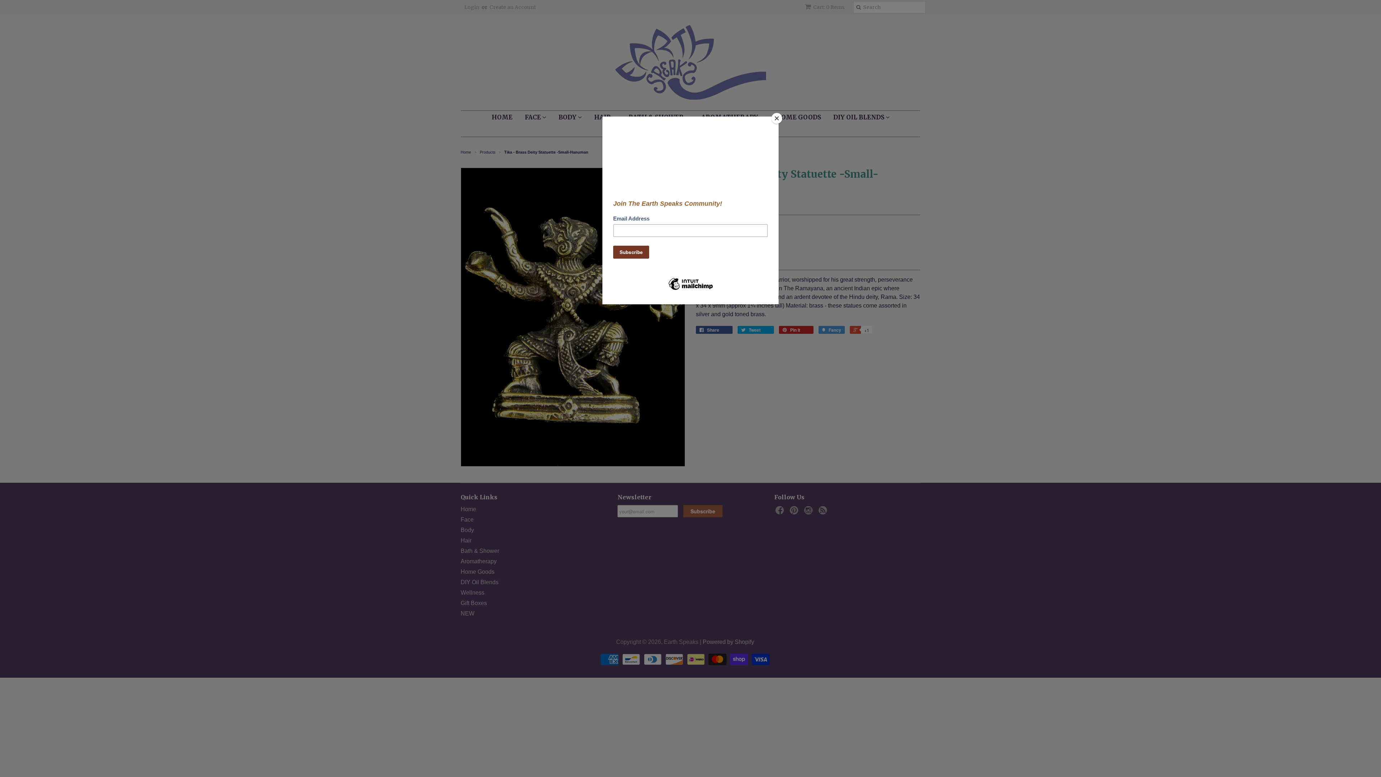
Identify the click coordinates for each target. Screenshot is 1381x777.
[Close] (776, 118)
